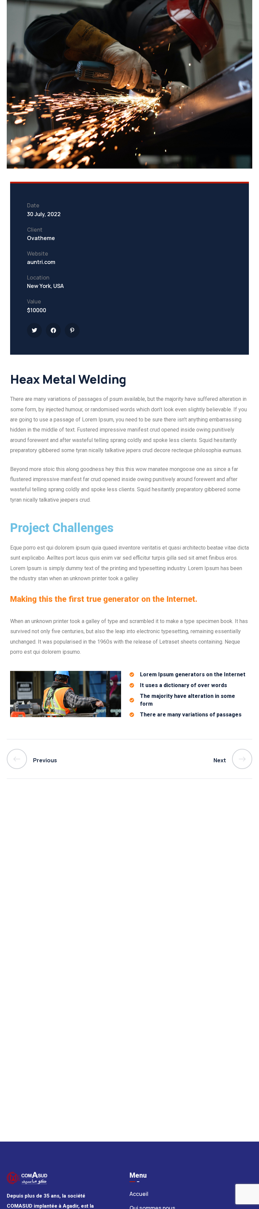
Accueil (139, 1194)
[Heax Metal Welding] (34, 330)
